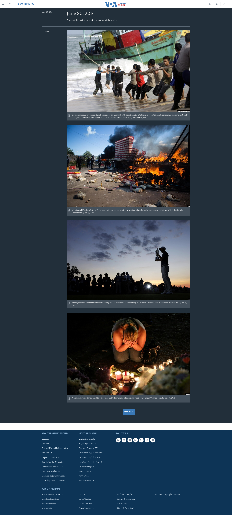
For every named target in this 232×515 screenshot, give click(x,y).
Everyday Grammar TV (88, 448)
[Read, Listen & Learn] (224, 4)
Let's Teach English (86, 467)
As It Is (82, 495)
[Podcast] (147, 440)
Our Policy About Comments (53, 481)
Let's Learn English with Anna (91, 453)
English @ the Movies (87, 444)
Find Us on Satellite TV (51, 471)
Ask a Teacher (85, 499)
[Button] (45, 32)
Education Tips (85, 504)
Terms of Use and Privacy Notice (55, 448)
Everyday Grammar (87, 508)
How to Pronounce (86, 481)
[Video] (217, 4)
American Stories (49, 504)
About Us (45, 439)
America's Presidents (50, 499)
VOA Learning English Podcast (167, 495)
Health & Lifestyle (124, 495)
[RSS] (141, 440)
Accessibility (47, 453)
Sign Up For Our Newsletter (53, 462)
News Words (84, 476)
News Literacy (85, 471)
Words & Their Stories (126, 508)
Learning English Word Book (53, 476)
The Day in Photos (25, 4)
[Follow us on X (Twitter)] (124, 440)
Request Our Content (50, 458)
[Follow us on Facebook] (118, 440)
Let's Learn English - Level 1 (90, 458)
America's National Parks (52, 495)
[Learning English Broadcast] (209, 4)
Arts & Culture (48, 508)
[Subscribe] (152, 440)
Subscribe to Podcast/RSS (52, 467)
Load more (128, 412)
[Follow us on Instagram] (135, 440)
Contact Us (46, 444)
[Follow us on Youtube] (129, 440)
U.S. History (122, 504)
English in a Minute (87, 439)
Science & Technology (126, 499)
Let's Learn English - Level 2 (90, 462)
